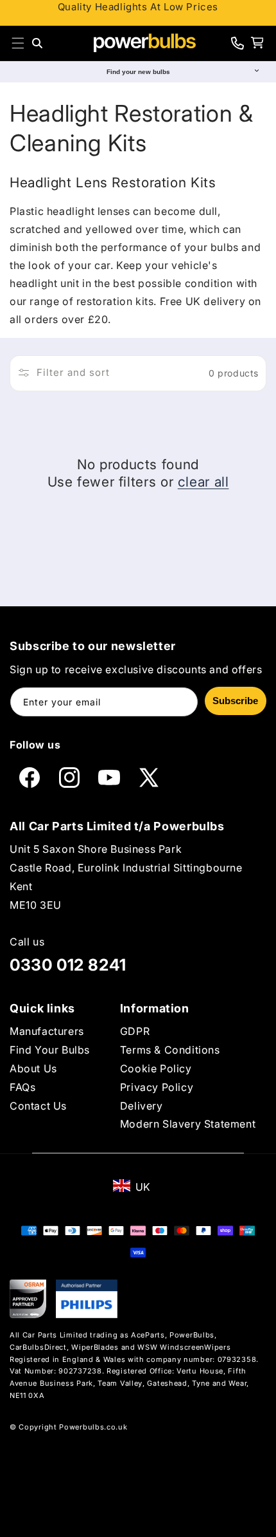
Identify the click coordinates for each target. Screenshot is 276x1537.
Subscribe (235, 700)
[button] (18, 43)
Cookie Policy (156, 1068)
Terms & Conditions (170, 1049)
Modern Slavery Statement (187, 1123)
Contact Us (38, 1105)
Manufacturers (47, 1031)
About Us (33, 1068)
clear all (203, 482)
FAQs (22, 1087)
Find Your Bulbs (50, 1049)
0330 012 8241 (68, 964)
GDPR (135, 1031)
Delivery (141, 1105)
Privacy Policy (156, 1087)
